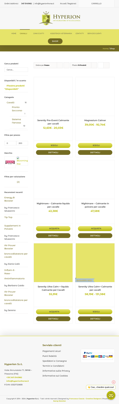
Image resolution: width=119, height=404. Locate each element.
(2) (12, 181)
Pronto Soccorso (17, 109)
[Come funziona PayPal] (97, 352)
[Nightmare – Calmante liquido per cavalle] (53, 179)
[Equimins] (10, 158)
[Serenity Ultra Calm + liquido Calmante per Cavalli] (53, 262)
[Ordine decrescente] (66, 65)
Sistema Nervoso (16, 121)
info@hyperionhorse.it (44, 3)
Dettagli (53, 152)
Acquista (54, 228)
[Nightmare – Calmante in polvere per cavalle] (95, 179)
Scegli (54, 145)
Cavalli (10, 102)
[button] (66, 41)
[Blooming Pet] (22, 158)
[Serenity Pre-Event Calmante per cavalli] (53, 96)
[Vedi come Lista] (106, 65)
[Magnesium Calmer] (95, 96)
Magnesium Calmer (95, 120)
